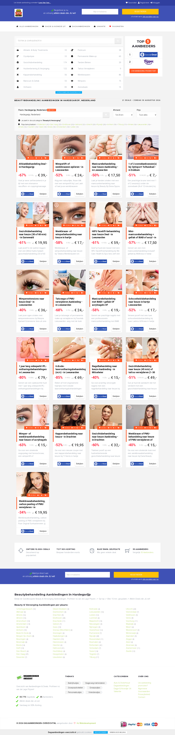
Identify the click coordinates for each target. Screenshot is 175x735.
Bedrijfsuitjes (73, 683)
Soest (41, 127)
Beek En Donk (22, 633)
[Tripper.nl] (148, 62)
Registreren (144, 3)
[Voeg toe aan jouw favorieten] (19, 138)
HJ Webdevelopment (86, 723)
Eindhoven (67, 124)
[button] (118, 40)
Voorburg (130, 621)
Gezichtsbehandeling (45, 62)
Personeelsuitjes (75, 692)
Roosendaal (94, 639)
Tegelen (93, 654)
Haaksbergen (59, 636)
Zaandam (130, 636)
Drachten (57, 615)
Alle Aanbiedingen (28, 26)
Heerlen (56, 645)
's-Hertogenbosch (24, 609)
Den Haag (54, 124)
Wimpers (99, 81)
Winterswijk (131, 633)
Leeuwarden (142, 124)
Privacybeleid (144, 694)
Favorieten (132, 3)
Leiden (73, 127)
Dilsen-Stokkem (60, 609)
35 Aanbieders (147, 552)
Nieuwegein (94, 624)
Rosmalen (93, 642)
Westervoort (131, 630)
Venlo (128, 618)
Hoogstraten (58, 654)
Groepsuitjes (95, 688)
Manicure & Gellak (45, 81)
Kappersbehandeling (45, 75)
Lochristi (93, 618)
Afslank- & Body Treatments (45, 50)
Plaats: (36, 110)
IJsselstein (57, 657)
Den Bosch (21, 651)
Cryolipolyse (45, 56)
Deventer (20, 657)
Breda (50, 127)
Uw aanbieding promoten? (143, 71)
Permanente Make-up (99, 56)
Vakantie (101, 26)
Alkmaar (19, 612)
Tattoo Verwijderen (99, 68)
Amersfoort (21, 621)
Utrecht (89, 124)
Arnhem (110, 124)
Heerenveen (58, 642)
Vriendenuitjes (94, 692)
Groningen (57, 633)
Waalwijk (129, 624)
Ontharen (45, 87)
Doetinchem (58, 612)
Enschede (57, 621)
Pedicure (99, 50)
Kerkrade (93, 609)
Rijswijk (100, 124)
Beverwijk (20, 642)
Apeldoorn (20, 627)
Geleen (56, 624)
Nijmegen (93, 627)
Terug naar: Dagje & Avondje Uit (69, 92)
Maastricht (94, 621)
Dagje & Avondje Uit (55, 26)
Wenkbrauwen (99, 75)
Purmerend (94, 633)
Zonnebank (99, 87)
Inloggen (156, 3)
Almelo (21, 127)
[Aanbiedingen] (38, 677)
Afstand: (116, 110)
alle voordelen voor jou (151, 17)
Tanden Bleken (99, 62)
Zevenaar (130, 645)
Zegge (129, 639)
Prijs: (139, 110)
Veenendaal (131, 612)
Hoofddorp (58, 651)
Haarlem (31, 127)
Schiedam (93, 648)
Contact (141, 697)
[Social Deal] (149, 54)
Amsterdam (61, 127)
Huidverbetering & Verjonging (45, 68)
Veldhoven (130, 615)
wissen (52, 110)
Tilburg (120, 124)
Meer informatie (100, 732)
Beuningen (21, 639)
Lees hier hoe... (45, 3)
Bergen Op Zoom (24, 636)
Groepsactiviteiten (75, 688)
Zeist (128, 642)
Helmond (78, 124)
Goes (55, 627)
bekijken (43, 194)
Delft (18, 648)
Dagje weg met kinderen (95, 683)
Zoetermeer (131, 648)
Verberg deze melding (118, 732)
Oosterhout (94, 630)
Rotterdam (42, 124)
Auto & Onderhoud (122, 683)
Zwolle (129, 651)
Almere (130, 124)
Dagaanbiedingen (81, 26)
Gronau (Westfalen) (61, 630)
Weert (128, 627)
